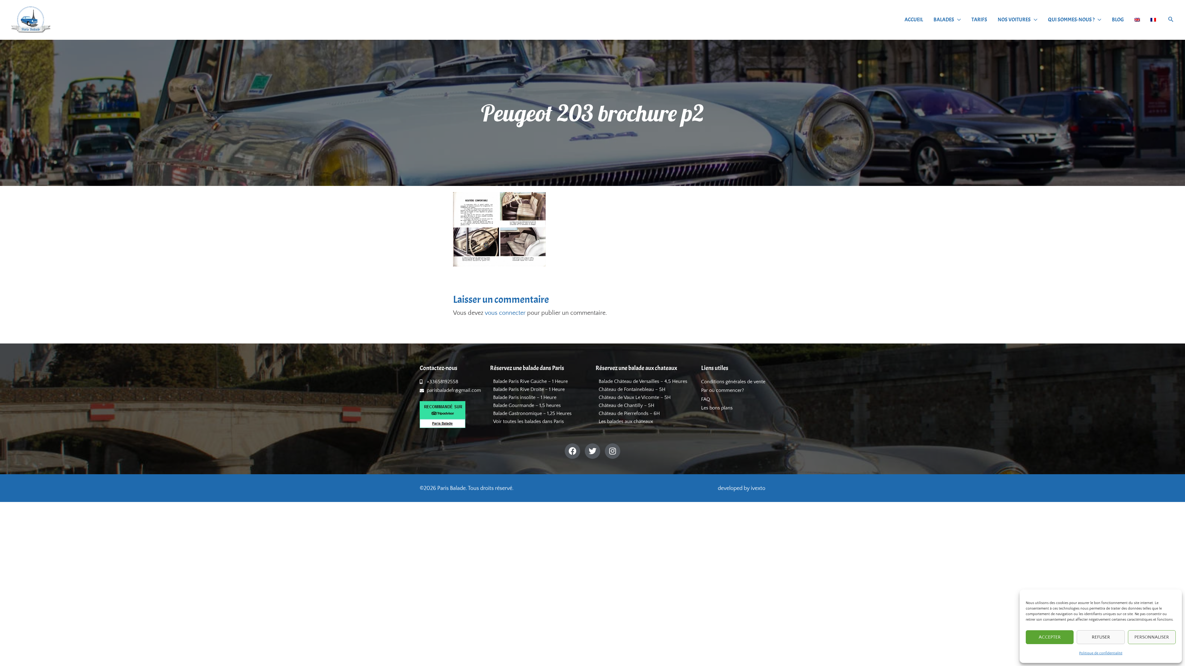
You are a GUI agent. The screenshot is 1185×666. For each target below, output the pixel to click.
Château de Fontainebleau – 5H (632, 389)
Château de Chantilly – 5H (626, 405)
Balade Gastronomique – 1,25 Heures (532, 413)
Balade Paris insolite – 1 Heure (524, 397)
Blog (1118, 19)
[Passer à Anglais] (1137, 20)
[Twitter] (592, 451)
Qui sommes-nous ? (1071, 19)
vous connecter (505, 313)
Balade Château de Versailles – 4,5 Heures (643, 381)
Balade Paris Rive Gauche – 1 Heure (530, 381)
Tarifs (979, 19)
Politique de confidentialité (1100, 653)
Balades (943, 19)
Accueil (913, 19)
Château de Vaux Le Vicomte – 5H (635, 397)
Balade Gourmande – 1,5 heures (527, 405)
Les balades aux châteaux (626, 421)
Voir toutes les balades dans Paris (528, 421)
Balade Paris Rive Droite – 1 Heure (529, 389)
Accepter (1050, 637)
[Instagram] (612, 451)
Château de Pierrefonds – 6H (629, 413)
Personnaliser (1151, 637)
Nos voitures (1014, 19)
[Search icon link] (1170, 20)
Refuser (1101, 637)
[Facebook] (572, 451)
